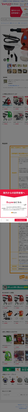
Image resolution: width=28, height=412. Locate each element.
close (7, 220)
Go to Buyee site (21, 220)
